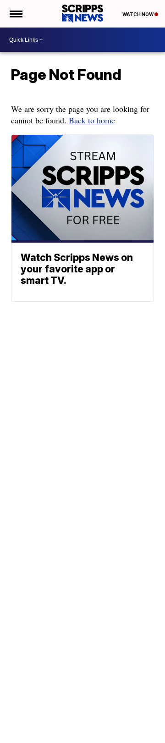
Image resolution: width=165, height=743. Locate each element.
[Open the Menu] (15, 13)
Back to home (92, 120)
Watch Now (138, 14)
